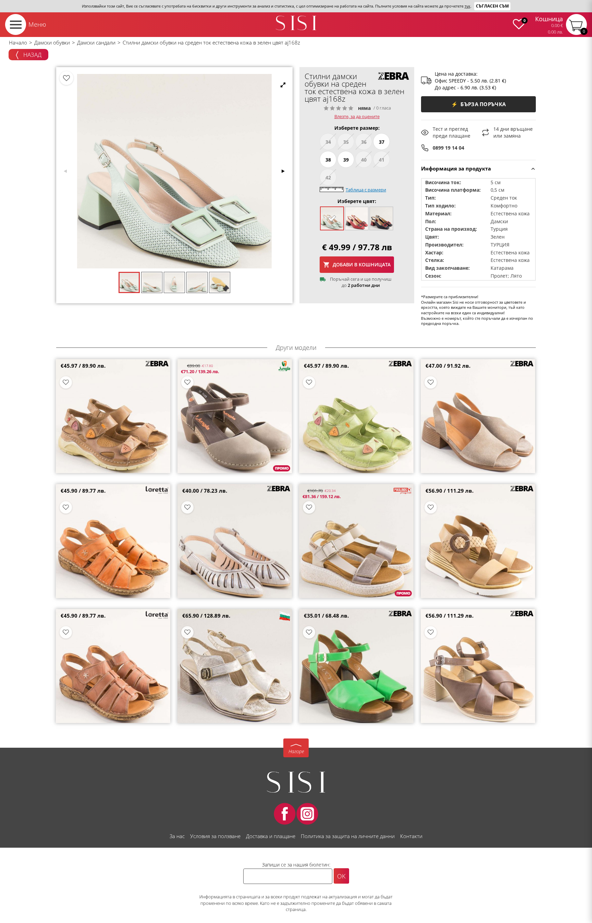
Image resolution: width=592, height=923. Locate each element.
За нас (177, 836)
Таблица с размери (366, 190)
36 (364, 142)
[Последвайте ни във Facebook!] (285, 814)
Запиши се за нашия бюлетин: (296, 864)
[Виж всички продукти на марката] (393, 76)
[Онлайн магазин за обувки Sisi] (296, 782)
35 (346, 142)
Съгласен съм (492, 6)
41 (381, 159)
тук (467, 6)
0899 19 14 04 (448, 147)
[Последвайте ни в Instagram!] (307, 814)
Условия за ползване (215, 836)
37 (381, 142)
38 (328, 159)
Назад (31, 55)
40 (364, 159)
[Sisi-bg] (296, 23)
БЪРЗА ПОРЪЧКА (478, 104)
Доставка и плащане (270, 836)
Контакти (411, 836)
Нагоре (296, 751)
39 (346, 159)
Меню (37, 24)
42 (328, 177)
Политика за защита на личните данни (348, 836)
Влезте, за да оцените (357, 116)
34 (328, 142)
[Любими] (66, 78)
